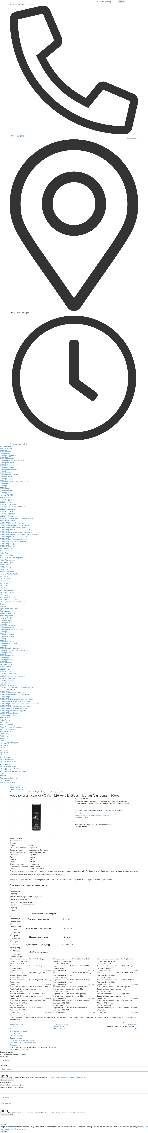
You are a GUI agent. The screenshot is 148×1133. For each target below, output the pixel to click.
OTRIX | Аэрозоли (16, 789)
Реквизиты (14, 1045)
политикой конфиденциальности (72, 1077)
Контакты (13, 1029)
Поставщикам (15, 1033)
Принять (4, 1131)
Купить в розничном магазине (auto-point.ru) (92, 815)
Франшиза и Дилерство (19, 1031)
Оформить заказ (81, 817)
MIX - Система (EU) (17, 1035)
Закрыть (3, 1124)
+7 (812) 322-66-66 (17, 136)
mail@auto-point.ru (60, 1026)
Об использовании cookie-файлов (23, 1042)
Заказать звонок (132, 138)
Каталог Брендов (16, 1024)
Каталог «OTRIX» (16, 787)
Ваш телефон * (5, 1065)
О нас (12, 1026)
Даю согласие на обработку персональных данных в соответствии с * (44, 1077)
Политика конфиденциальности (22, 1040)
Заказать (48, 970)
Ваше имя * (4, 1056)
